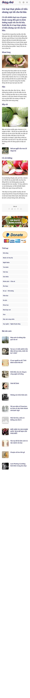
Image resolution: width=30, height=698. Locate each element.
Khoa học (6, 305)
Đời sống (5, 253)
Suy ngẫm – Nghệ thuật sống (11, 324)
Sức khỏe (6, 276)
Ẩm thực (5, 286)
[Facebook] (9, 209)
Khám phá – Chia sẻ (9, 281)
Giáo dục (5, 295)
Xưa (4, 314)
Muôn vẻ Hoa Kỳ (8, 258)
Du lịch (5, 300)
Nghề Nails (6, 262)
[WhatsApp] (15, 209)
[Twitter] (12, 209)
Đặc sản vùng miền (8, 319)
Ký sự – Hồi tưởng (8, 291)
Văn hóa (5, 272)
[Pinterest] (18, 209)
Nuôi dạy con (7, 310)
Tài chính (5, 267)
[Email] (21, 209)
